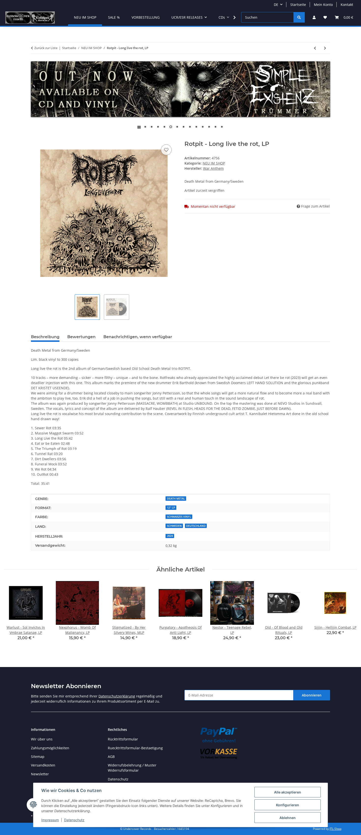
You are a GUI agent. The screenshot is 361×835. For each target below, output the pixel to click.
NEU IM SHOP (214, 163)
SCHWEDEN (174, 526)
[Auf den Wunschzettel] (166, 149)
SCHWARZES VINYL (179, 516)
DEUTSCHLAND (196, 526)
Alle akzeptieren (287, 792)
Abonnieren (311, 695)
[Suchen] (299, 17)
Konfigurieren (287, 805)
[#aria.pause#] (139, 127)
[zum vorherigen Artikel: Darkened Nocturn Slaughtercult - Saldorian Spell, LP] (315, 48)
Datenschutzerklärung (116, 696)
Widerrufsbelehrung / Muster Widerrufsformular (132, 768)
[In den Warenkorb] (35, 137)
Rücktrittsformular (123, 739)
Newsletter (40, 774)
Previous (12, 614)
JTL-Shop (335, 829)
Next (349, 614)
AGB (111, 756)
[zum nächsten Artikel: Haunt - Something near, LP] (325, 48)
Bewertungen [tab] (81, 336)
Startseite (298, 4)
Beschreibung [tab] (45, 336)
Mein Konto (323, 4)
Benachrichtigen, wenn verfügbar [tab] (137, 336)
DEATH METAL (176, 498)
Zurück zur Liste (45, 48)
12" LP (171, 507)
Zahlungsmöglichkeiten (50, 748)
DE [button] (276, 4)
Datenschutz (74, 820)
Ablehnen (287, 818)
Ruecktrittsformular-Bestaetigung (135, 748)
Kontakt (347, 4)
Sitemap (37, 756)
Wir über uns (42, 739)
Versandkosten (43, 765)
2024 (170, 536)
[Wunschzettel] (325, 17)
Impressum (50, 820)
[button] (314, 17)
